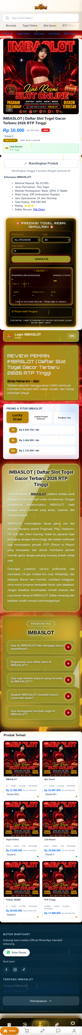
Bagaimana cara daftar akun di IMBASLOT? (31, 664)
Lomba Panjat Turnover (41, 418)
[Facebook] (6, 970)
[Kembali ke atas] (75, 1009)
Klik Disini (39, 209)
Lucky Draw (17, 417)
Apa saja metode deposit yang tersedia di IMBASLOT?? (36, 680)
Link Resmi (54, 34)
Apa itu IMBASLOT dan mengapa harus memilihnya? (37, 647)
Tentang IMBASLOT (15, 986)
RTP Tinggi (69, 25)
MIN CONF (17, 246)
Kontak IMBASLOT (14, 991)
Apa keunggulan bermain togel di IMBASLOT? (33, 713)
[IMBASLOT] (41, 6)
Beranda (11, 25)
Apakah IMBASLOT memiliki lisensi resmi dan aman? (34, 696)
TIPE (45, 235)
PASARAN (18, 235)
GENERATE (42, 259)
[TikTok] (24, 970)
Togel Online (29, 25)
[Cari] (7, 17)
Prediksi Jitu (64, 418)
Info (72, 336)
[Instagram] (15, 970)
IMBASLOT (7, 34)
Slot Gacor (49, 25)
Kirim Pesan (19, 953)
